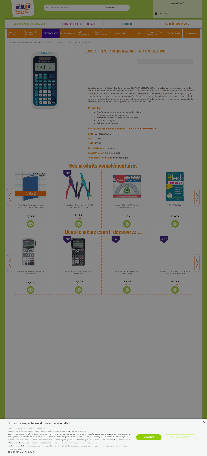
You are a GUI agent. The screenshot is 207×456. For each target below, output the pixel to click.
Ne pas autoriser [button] (180, 437)
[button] (69, 452)
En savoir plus (31, 449)
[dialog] (103, 437)
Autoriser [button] (149, 437)
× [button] (203, 422)
